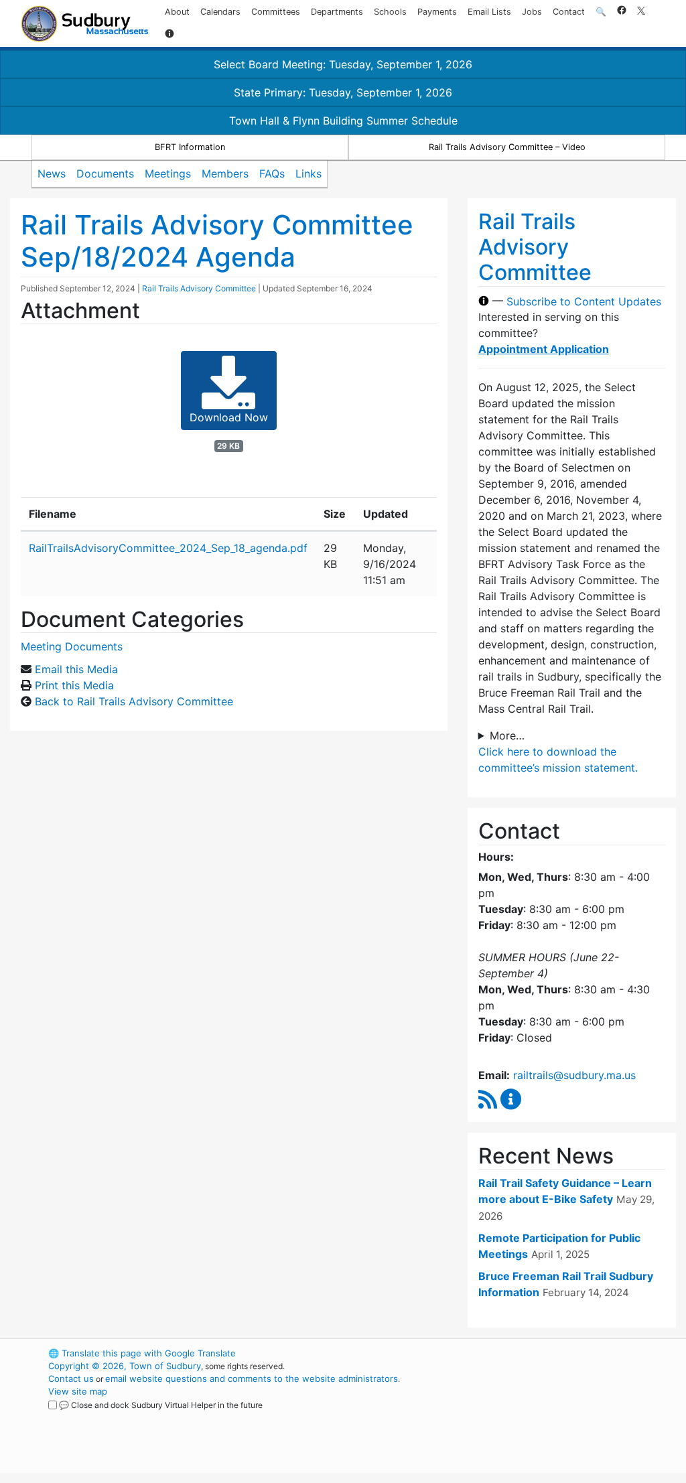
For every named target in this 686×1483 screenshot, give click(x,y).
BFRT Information (190, 147)
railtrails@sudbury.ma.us (574, 1075)
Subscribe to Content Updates (583, 300)
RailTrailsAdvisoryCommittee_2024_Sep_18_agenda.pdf (168, 548)
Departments (337, 12)
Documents (105, 173)
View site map (77, 1391)
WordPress (514, 1353)
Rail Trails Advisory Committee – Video (507, 147)
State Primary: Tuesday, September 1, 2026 (343, 92)
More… (507, 735)
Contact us (71, 1378)
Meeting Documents (72, 646)
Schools (390, 12)
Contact (569, 12)
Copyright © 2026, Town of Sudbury (124, 1365)
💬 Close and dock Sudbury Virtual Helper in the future (161, 1405)
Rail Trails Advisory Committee (199, 288)
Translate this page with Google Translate (142, 1353)
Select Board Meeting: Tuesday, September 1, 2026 (343, 64)
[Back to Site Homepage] (85, 24)
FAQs (272, 173)
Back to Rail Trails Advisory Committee (134, 701)
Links (308, 173)
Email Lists (489, 12)
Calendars (220, 12)
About (177, 12)
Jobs (532, 12)
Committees (275, 12)
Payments (437, 12)
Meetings (168, 173)
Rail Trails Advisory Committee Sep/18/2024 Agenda (217, 240)
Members (225, 173)
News (52, 173)
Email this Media (76, 669)
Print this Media (74, 685)
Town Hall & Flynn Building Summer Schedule (343, 120)
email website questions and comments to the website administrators (251, 1378)
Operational (537, 1416)
